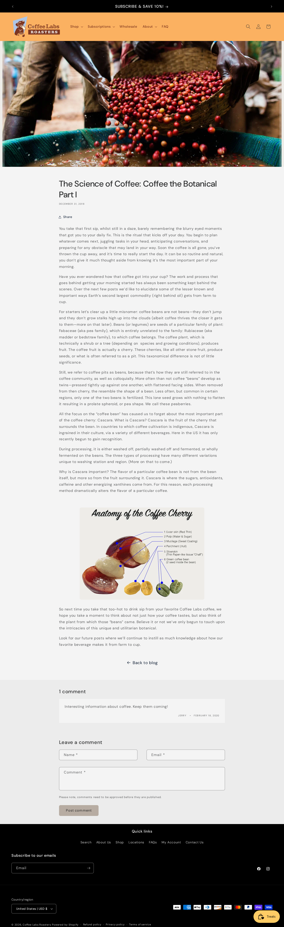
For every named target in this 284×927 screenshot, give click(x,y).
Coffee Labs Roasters (37, 924)
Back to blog (145, 662)
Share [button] (67, 217)
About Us (103, 842)
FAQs (153, 842)
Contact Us (195, 842)
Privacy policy (115, 924)
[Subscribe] (89, 868)
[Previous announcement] (12, 6)
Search (86, 842)
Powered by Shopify (65, 924)
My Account (171, 842)
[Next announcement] (271, 6)
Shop (120, 842)
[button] (76, 27)
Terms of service (140, 924)
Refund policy (92, 924)
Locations (136, 842)
